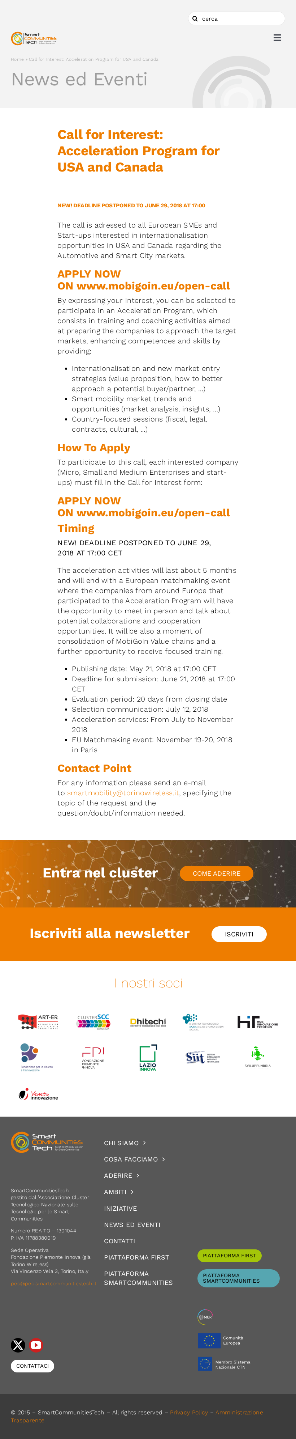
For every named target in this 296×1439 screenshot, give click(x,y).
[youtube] (36, 1345)
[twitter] (18, 1345)
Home (17, 59)
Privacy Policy (189, 1412)
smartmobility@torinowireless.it (123, 792)
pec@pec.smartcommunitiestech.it (54, 1283)
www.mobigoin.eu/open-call (153, 285)
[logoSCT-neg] (47, 1134)
